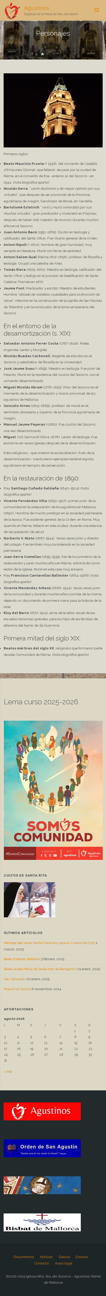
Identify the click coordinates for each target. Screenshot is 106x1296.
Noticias (46, 1257)
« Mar (8, 1071)
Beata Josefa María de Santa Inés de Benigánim (40, 969)
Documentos (23, 1257)
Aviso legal (63, 1263)
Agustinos (36, 8)
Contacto (41, 1263)
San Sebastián (15, 979)
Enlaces (81, 1257)
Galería (64, 1257)
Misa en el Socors (17, 989)
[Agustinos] (12, 10)
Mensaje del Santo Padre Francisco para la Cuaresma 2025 (49, 943)
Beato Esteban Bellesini (22, 959)
